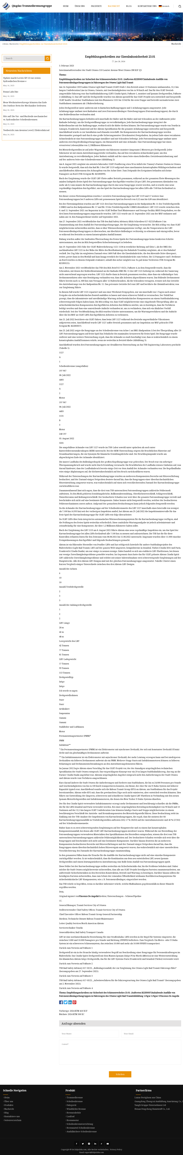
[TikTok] (101, 1143)
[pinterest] (89, 1143)
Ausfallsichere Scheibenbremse (82, 1131)
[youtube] (107, 1143)
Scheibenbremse (75, 1101)
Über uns (80, 6)
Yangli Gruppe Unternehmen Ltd (150, 1105)
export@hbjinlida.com (94, 1152)
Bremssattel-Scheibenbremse (81, 1127)
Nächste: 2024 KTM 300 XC (71, 1014)
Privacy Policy (116, 1149)
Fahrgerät (71, 1105)
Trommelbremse (75, 1097)
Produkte (96, 6)
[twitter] (82, 1143)
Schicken (120, 1074)
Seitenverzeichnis (12, 1120)
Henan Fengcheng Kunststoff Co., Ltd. (152, 1109)
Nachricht (114, 6)
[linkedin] (95, 1143)
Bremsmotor (73, 1120)
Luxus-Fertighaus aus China (148, 1097)
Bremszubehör (74, 1112)
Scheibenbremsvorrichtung (80, 1124)
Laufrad (70, 1116)
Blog (129, 6)
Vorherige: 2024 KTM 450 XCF (73, 1011)
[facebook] (76, 1143)
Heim (65, 6)
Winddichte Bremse (76, 1109)
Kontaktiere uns (147, 6)
